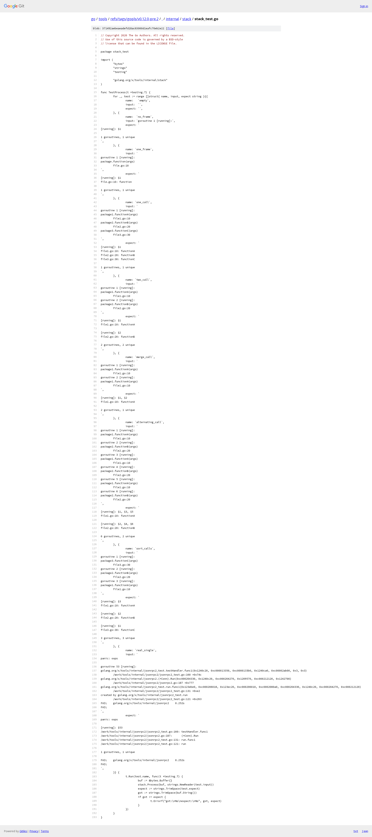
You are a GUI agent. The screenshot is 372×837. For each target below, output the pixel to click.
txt (355, 831)
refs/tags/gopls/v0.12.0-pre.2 (134, 18)
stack (186, 18)
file (170, 28)
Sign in (364, 6)
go (93, 18)
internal (172, 18)
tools (103, 18)
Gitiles (23, 831)
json (365, 831)
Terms (45, 831)
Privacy (33, 831)
